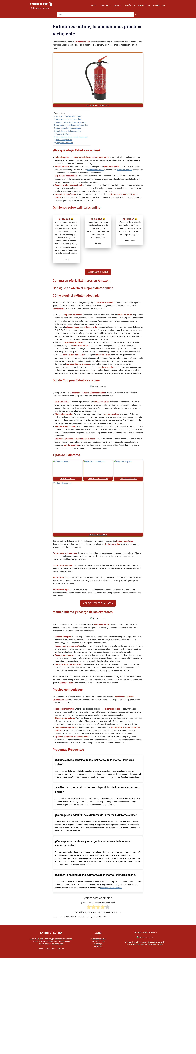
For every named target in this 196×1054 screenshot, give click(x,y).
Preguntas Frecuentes (64, 143)
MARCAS (104, 5)
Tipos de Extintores (63, 134)
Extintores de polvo (128, 479)
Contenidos (59, 113)
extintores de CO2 (124, 169)
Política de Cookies (98, 941)
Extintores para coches (98, 479)
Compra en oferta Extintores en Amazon (71, 122)
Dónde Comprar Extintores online (68, 131)
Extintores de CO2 (67, 479)
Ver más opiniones (98, 272)
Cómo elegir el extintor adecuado (68, 128)
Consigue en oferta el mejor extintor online (72, 125)
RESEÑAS (128, 5)
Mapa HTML (98, 946)
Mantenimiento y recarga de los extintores (72, 137)
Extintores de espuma (98, 535)
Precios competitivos (64, 140)
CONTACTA (157, 5)
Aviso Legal (98, 944)
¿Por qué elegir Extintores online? (68, 116)
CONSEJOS (142, 5)
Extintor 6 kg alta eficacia (98, 105)
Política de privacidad (98, 939)
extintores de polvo (95, 169)
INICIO (93, 5)
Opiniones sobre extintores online (68, 119)
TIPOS (116, 5)
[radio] (89, 907)
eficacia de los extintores (111, 888)
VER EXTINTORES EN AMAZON (98, 603)
